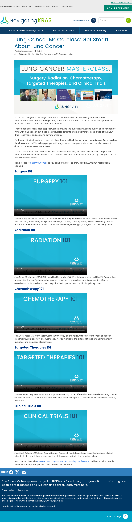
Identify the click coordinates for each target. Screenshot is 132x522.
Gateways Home (81, 20)
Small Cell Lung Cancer (46, 6)
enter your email (38, 162)
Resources (67, 6)
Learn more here (76, 485)
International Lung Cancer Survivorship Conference (63, 461)
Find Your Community (95, 30)
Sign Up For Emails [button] (117, 8)
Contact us (23, 490)
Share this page (113, 516)
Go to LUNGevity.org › (121, 2)
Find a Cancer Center (64, 30)
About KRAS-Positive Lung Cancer (26, 30)
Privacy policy (8, 490)
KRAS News (121, 30)
